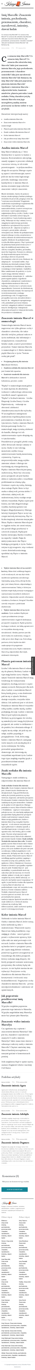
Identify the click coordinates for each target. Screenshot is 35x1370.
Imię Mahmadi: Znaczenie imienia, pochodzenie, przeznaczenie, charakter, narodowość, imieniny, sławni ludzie (14, 1340)
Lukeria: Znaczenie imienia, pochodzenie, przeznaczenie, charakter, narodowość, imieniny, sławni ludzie (6, 1288)
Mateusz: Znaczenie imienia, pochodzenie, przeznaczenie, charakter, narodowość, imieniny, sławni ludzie (6, 1229)
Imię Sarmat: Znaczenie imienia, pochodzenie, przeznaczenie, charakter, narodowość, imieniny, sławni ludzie (14, 1333)
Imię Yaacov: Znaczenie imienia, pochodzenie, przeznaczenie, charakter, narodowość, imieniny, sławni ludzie (24, 1229)
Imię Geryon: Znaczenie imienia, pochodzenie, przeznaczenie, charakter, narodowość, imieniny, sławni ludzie (14, 1325)
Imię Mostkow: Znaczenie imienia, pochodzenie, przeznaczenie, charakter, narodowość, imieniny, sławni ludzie (24, 1249)
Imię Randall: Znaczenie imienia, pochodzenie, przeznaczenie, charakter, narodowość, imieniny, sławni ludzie (24, 1270)
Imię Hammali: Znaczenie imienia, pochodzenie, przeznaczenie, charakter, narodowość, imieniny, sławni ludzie (14, 1348)
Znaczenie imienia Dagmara (15, 1142)
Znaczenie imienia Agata (13, 1085)
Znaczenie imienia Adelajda (15, 1114)
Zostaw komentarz (14, 1189)
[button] (2, 4)
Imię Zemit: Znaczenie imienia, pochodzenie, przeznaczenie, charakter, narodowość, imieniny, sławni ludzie (24, 1308)
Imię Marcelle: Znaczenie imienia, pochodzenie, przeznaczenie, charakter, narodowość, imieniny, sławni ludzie (6, 1267)
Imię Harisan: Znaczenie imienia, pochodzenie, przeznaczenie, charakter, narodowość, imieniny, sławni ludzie (6, 1308)
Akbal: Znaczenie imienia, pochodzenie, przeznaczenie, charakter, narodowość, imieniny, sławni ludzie (14, 1355)
